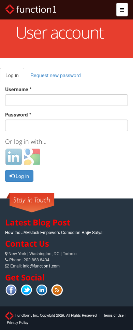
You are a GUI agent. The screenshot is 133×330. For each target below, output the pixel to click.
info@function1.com (41, 266)
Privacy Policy (17, 322)
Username (18, 89)
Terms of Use (113, 315)
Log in (14, 77)
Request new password (55, 75)
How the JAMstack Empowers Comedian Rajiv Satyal (54, 232)
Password (18, 114)
